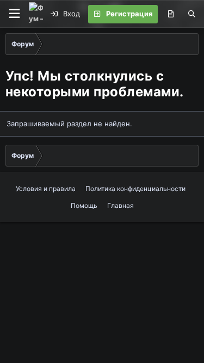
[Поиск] (192, 14)
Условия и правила (46, 188)
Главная (120, 205)
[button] (14, 14)
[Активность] (170, 14)
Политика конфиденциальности (135, 188)
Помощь (84, 205)
